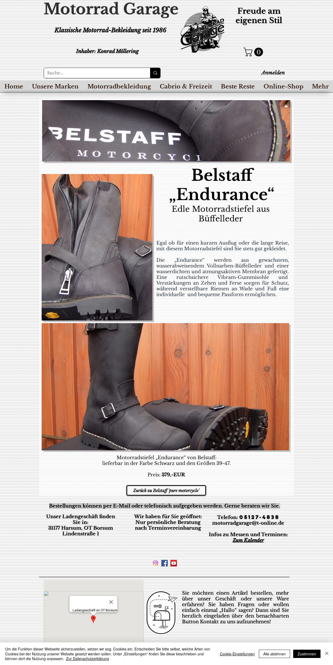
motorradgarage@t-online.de (248, 523)
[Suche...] (155, 73)
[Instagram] (155, 563)
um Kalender (250, 540)
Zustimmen (307, 653)
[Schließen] (327, 654)
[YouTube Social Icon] (173, 563)
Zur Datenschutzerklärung (87, 658)
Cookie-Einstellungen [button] (237, 653)
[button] (254, 52)
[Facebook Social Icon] (164, 563)
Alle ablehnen (274, 653)
